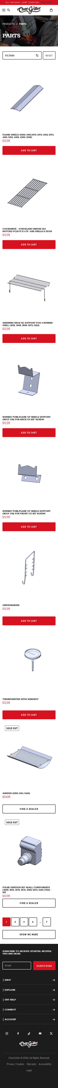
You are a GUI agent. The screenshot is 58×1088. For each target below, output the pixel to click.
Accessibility (45, 1064)
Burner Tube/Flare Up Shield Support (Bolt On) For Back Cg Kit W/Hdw (26, 418)
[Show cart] (51, 10)
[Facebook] (18, 1033)
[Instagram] (7, 1033)
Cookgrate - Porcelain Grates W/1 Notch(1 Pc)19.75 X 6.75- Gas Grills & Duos (27, 230)
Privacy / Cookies (15, 1064)
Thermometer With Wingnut (20, 699)
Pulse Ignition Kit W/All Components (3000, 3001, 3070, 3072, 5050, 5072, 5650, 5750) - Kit (27, 890)
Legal (29, 1070)
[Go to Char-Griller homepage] (29, 10)
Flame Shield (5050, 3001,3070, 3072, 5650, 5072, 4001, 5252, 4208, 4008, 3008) (28, 136)
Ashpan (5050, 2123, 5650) (16, 793)
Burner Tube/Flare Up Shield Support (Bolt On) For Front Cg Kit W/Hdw (26, 512)
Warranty (31, 1064)
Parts (22, 24)
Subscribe (44, 966)
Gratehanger (10, 605)
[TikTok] (29, 1033)
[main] (29, 472)
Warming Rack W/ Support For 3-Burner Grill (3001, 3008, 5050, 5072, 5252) (27, 324)
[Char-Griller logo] (29, 1044)
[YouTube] (40, 1033)
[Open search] (9, 10)
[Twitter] (51, 1033)
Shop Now (46, 2)
